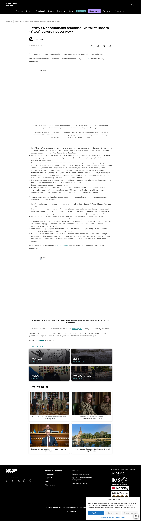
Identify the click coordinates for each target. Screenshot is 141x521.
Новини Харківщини (53, 470)
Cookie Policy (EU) (79, 483)
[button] (137, 499)
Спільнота (81, 11)
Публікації (40, 11)
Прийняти (96, 513)
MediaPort (9, 21)
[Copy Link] (110, 46)
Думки (51, 11)
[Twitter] (98, 46)
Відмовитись (113, 513)
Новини (29, 11)
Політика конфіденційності (117, 517)
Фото (71, 11)
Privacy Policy (70, 511)
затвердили (77, 329)
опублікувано (62, 245)
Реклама (106, 11)
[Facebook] (92, 46)
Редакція (118, 11)
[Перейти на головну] (11, 4)
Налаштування (130, 513)
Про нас (75, 470)
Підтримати (94, 11)
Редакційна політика (80, 474)
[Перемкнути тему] (136, 516)
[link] (7, 480)
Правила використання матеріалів (82, 479)
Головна (19, 11)
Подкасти (61, 11)
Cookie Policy (104, 517)
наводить (86, 59)
